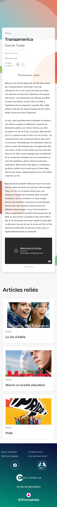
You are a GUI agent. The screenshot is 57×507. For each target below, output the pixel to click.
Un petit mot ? (35, 452)
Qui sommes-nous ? (38, 456)
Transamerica (28, 267)
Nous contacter (9, 452)
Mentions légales (9, 456)
